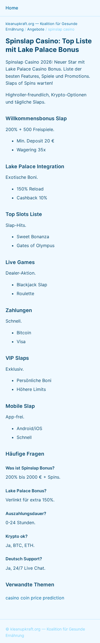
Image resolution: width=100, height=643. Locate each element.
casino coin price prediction (35, 598)
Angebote (35, 29)
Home (12, 8)
